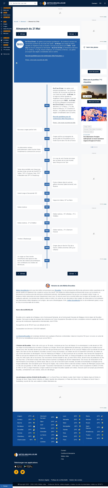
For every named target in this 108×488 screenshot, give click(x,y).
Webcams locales (94, 101)
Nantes (65, 429)
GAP (41, 425)
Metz (64, 423)
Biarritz (19, 423)
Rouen (88, 423)
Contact (94, 3)
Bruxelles (58, 290)
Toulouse (89, 438)
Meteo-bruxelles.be (22, 290)
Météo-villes (65, 456)
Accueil (16, 21)
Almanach (23, 21)
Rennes (88, 419)
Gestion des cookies (75, 480)
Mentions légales (44, 480)
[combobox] (23, 3)
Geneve (42, 428)
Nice (64, 433)
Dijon (41, 421)
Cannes (19, 433)
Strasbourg (89, 431)
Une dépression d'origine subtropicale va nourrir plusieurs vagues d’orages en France (93, 139)
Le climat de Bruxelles (23, 336)
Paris (64, 440)
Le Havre (43, 435)
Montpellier (66, 426)
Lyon (64, 416)
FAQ (62, 459)
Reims (88, 416)
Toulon (88, 435)
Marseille (66, 419)
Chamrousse (21, 440)
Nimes (65, 436)
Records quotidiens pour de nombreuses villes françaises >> (44, 56)
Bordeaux (20, 426)
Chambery (20, 436)
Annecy (19, 419)
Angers (19, 416)
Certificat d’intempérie (68, 453)
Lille (41, 438)
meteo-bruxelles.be (73, 300)
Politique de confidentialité (59, 480)
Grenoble (43, 431)
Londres (42, 442)
